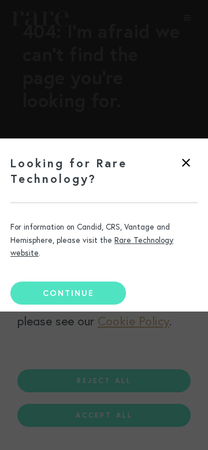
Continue (68, 293)
